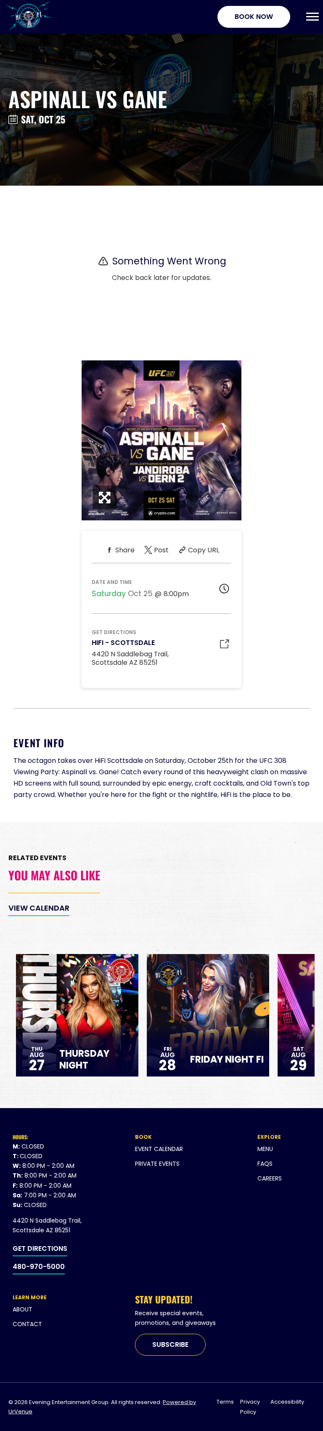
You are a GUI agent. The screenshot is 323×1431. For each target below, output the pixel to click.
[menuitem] (192, 1149)
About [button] (22, 1309)
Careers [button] (269, 1178)
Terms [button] (225, 1402)
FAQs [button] (265, 1163)
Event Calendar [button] (159, 1149)
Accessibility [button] (287, 1402)
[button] (312, 17)
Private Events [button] (157, 1163)
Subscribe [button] (170, 1344)
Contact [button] (27, 1324)
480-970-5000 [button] (39, 1266)
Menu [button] (265, 1149)
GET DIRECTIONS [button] (40, 1248)
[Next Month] (171, 637)
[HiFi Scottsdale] (28, 16)
